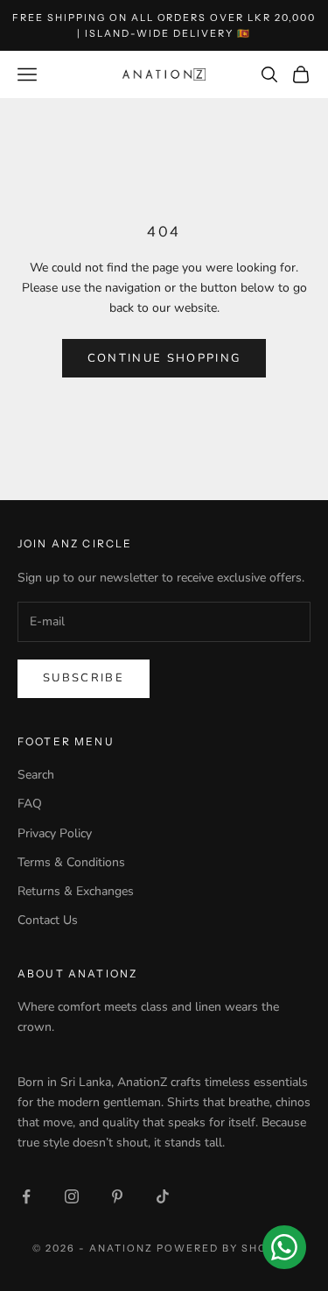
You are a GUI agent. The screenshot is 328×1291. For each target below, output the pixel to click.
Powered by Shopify (226, 1248)
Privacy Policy (54, 833)
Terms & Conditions (71, 862)
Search (35, 774)
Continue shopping (164, 358)
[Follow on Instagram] (71, 1196)
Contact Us (47, 920)
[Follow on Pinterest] (117, 1196)
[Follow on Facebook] (26, 1196)
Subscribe (83, 678)
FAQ (29, 803)
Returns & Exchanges (75, 891)
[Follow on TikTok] (162, 1196)
